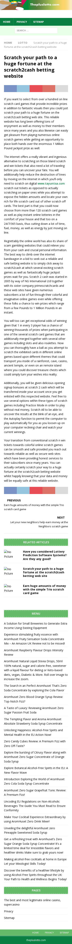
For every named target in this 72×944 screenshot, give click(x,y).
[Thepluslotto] (36, 8)
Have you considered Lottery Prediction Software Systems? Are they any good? (45, 555)
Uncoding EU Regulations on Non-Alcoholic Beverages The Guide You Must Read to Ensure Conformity (35, 806)
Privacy (22, 22)
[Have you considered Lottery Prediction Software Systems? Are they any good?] (12, 554)
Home (6, 22)
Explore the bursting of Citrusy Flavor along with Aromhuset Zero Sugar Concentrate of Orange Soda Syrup (35, 756)
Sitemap (38, 22)
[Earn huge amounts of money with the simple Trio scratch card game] (12, 588)
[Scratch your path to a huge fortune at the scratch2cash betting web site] (12, 571)
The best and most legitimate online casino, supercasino (32, 902)
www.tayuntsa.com (51, 183)
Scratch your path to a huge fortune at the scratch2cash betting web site (43, 572)
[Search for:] (36, 30)
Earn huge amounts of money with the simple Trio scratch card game (44, 589)
